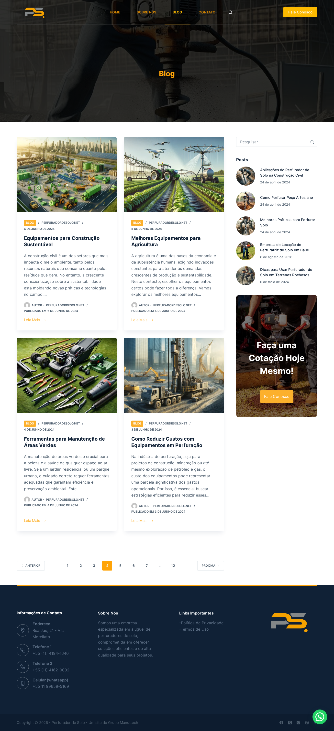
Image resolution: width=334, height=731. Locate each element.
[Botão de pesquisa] (312, 142)
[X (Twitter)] (290, 722)
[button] (319, 717)
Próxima (208, 565)
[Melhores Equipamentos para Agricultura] (174, 174)
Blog (177, 12)
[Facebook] (281, 722)
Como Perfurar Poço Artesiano (286, 197)
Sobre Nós (146, 12)
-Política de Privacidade (201, 622)
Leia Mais (35, 320)
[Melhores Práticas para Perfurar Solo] (245, 225)
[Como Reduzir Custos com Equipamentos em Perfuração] (174, 375)
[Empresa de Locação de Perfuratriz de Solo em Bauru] (245, 250)
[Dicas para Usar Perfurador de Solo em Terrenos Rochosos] (245, 275)
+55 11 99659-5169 (51, 686)
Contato (207, 12)
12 (173, 565)
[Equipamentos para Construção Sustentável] (67, 174)
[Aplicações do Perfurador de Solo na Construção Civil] (245, 176)
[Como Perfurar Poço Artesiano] (245, 201)
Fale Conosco (300, 12)
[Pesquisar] (230, 12)
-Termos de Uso (194, 629)
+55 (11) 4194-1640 (51, 653)
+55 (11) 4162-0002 (51, 669)
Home (115, 12)
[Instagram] (298, 722)
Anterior (32, 565)
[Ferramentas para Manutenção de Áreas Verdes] (67, 375)
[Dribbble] (307, 722)
